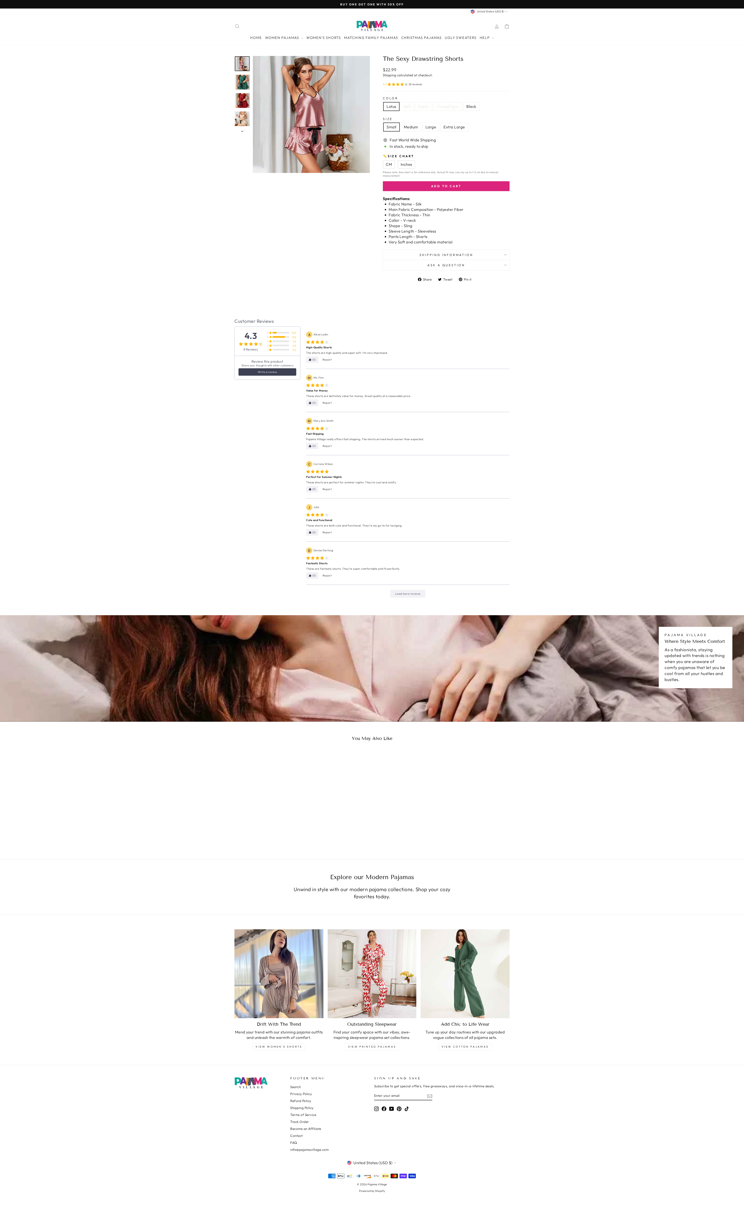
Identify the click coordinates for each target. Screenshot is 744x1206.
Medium (411, 127)
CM (389, 164)
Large (430, 127)
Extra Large (454, 127)
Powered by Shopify (372, 1191)
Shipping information (446, 255)
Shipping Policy (302, 1108)
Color (390, 98)
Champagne (448, 106)
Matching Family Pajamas (371, 37)
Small (391, 127)
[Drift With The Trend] (278, 973)
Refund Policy (300, 1101)
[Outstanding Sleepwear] (372, 973)
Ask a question (446, 265)
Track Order (299, 1122)
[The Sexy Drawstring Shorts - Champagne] (272, 832)
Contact (296, 1136)
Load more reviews (407, 593)
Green (423, 106)
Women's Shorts (323, 37)
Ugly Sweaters (460, 37)
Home (256, 37)
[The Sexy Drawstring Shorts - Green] (267, 832)
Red (407, 106)
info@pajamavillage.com (309, 1150)
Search (295, 1087)
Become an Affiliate (305, 1129)
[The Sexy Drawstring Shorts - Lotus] (257, 832)
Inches (406, 164)
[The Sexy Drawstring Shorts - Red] (262, 832)
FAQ (293, 1143)
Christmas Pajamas (421, 37)
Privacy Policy (301, 1094)
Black (471, 106)
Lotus (391, 106)
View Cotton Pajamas (465, 1046)
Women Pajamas (282, 37)
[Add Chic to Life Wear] (465, 973)
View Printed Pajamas (372, 1046)
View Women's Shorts (279, 1046)
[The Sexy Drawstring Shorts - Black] (278, 832)
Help (485, 37)
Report (327, 359)
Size (388, 119)
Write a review (267, 372)
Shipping (389, 75)
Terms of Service (303, 1115)
